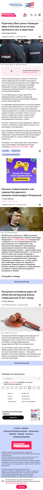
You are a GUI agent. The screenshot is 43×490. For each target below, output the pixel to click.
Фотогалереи (12, 401)
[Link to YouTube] (20, 387)
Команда (21, 434)
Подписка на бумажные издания (15, 431)
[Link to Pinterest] (38, 387)
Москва (6, 151)
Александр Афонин (9, 33)
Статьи (10, 396)
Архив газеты (26, 396)
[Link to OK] (12, 387)
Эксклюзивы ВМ (13, 201)
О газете (17, 428)
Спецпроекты (26, 398)
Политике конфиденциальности (16, 483)
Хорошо (21, 487)
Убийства (16, 151)
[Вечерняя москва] (22, 445)
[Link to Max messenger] (3, 387)
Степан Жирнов (8, 199)
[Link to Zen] (16, 387)
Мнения (10, 398)
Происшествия (21, 36)
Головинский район (11, 155)
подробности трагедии (19, 147)
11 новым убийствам (20, 240)
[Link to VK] (7, 387)
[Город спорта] (25, 15)
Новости (10, 393)
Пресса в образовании (28, 401)
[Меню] (39, 15)
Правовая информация (21, 437)
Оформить (13, 417)
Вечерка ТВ (25, 393)
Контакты (29, 434)
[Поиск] (31, 15)
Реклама (25, 428)
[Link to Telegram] (25, 387)
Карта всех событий (29, 72)
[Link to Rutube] (34, 387)
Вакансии (12, 434)
